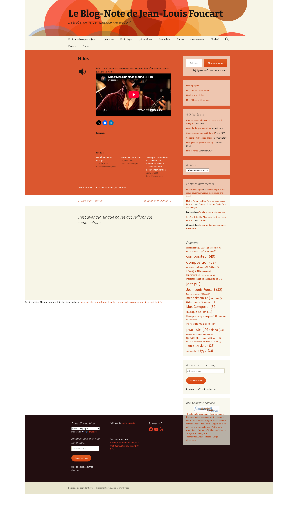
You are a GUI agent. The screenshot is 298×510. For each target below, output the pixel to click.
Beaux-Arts (164, 39)
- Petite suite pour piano (197, 413)
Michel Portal (192, 150)
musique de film (199, 312)
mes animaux (198, 298)
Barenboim (214, 247)
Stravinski (199, 341)
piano (217, 330)
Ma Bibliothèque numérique (199, 128)
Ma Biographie (192, 85)
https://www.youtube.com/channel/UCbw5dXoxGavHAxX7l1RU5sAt (124, 445)
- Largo (215, 436)
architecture (193, 247)
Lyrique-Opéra (145, 39)
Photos (180, 39)
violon (207, 346)
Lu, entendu (108, 39)
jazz (193, 283)
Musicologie (126, 39)
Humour (193, 275)
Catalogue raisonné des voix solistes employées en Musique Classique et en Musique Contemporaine (157, 163)
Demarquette (192, 267)
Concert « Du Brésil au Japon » (200, 137)
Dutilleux (214, 267)
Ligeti (206, 294)
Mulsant (209, 302)
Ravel (215, 338)
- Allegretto (202, 433)
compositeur (200, 256)
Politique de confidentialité (80, 487)
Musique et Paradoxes (131, 157)
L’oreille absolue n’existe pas (211, 212)
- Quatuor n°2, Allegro (207, 430)
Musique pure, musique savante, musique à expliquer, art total (205, 192)
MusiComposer (201, 306)
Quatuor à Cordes (204, 334)
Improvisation (208, 275)
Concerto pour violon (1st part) (200, 133)
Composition (201, 262)
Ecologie (194, 271)
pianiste (198, 329)
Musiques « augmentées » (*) (199, 142)
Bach (204, 248)
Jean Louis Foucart (204, 289)
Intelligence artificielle (199, 278)
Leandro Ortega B (194, 189)
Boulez (198, 251)
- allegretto (208, 420)
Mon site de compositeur (198, 90)
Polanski (190, 335)
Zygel (206, 350)
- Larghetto (191, 433)
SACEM (190, 342)
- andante (198, 420)
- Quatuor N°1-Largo (213, 417)
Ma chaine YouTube (195, 95)
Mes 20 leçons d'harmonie (198, 100)
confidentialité (128, 422)
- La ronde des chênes (200, 427)
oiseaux (221, 316)
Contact (86, 46)
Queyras (193, 338)
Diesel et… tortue (90, 201)
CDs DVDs (216, 39)
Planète (72, 46)
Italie (217, 278)
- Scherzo (221, 430)
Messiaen (216, 298)
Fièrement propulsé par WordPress (112, 487)
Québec (205, 338)
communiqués (197, 39)
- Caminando (198, 417)
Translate (93, 431)
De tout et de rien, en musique (112, 187)
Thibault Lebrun (213, 341)
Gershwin (207, 271)
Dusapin (203, 267)
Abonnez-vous (215, 62)
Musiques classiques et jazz (81, 39)
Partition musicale (201, 324)
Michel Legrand (194, 302)
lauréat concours (194, 294)
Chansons (209, 251)
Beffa (189, 251)
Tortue (192, 346)
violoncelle (192, 351)
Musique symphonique (201, 316)
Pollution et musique (156, 201)
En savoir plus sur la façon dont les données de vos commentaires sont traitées (121, 302)
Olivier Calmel (193, 320)
